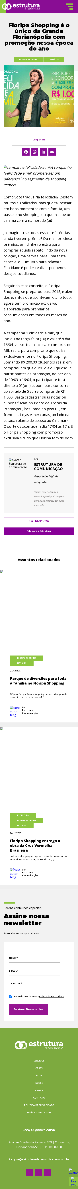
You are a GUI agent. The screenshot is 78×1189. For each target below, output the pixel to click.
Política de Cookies (39, 1112)
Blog (39, 1075)
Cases (39, 1068)
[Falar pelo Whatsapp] (73, 1172)
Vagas (39, 1090)
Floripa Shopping (28, 59)
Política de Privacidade (51, 996)
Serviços (39, 1060)
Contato (39, 1097)
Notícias (54, 59)
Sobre (39, 1083)
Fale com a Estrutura (39, 531)
